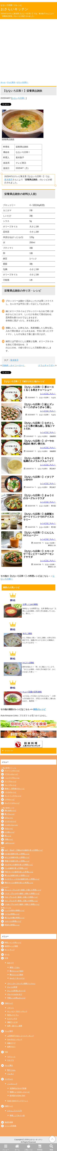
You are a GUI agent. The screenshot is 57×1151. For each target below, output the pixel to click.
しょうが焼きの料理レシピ (14, 910)
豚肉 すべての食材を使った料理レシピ (19, 883)
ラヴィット (11, 1057)
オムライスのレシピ (12, 803)
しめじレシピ (10, 843)
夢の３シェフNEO (16, 971)
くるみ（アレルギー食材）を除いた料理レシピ (22, 904)
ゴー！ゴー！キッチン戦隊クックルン (21, 983)
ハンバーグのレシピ (12, 778)
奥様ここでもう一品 (17, 1115)
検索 (51, 1150)
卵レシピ (8, 836)
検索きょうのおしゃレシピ (20, 1092)
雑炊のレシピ (39, 709)
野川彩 (53, 506)
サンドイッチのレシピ (13, 796)
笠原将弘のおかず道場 (18, 1088)
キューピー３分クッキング (17, 1011)
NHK (6, 958)
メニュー (5, 1150)
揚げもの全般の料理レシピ (14, 918)
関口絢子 (53, 468)
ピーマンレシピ (10, 821)
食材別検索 (9, 1122)
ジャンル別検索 (10, 1126)
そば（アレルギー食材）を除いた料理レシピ (21, 897)
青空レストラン (13, 1015)
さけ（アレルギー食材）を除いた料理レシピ (21, 901)
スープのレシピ (10, 781)
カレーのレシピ (10, 785)
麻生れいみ (52, 545)
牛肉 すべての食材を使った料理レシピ (19, 872)
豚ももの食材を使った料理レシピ (17, 875)
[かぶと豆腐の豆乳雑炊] (12, 704)
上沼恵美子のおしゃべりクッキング (20, 1036)
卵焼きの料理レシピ (12, 925)
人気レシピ (28, 1150)
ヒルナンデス (12, 1019)
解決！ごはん (15, 967)
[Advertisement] (28, 49)
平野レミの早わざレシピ (16, 998)
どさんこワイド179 (14, 1111)
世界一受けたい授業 (14, 1026)
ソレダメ (10, 1074)
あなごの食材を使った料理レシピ (17, 857)
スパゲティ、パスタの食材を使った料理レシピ (22, 879)
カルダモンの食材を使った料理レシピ (19, 865)
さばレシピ (9, 828)
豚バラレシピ (10, 814)
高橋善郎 (53, 436)
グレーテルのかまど (14, 994)
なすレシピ (9, 818)
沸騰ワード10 (12, 1022)
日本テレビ (9, 1003)
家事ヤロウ (11, 1047)
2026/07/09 (31, 506)
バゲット (10, 1008)
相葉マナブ (11, 1043)
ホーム (17, 1150)
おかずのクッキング (14, 1039)
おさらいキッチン (14, 9)
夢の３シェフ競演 (16, 975)
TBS (6, 1052)
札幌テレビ (9, 1106)
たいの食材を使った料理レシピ (16, 868)
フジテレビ (9, 1079)
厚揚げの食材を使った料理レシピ (17, 861)
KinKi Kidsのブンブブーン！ (17, 1101)
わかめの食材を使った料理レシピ (17, 854)
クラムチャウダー (46, 365)
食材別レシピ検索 (11, 946)
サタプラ (10, 1060)
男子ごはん (11, 1070)
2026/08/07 (31, 397)
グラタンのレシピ (11, 774)
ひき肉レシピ (10, 832)
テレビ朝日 (9, 1031)
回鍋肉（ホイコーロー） (13, 365)
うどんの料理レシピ (12, 914)
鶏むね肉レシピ (10, 810)
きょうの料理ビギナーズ (16, 991)
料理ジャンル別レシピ (13, 942)
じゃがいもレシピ (11, 825)
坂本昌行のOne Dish (17, 1096)
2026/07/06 (37, 543)
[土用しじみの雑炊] (12, 616)
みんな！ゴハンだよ (17, 978)
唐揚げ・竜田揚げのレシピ (14, 789)
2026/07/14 (30, 468)
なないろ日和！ (22, 82)
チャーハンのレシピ (12, 771)
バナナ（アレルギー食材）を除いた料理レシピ (22, 893)
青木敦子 (8, 179)
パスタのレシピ (10, 792)
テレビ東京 (11, 82)
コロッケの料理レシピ (13, 921)
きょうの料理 (12, 987)
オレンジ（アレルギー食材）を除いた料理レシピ (23, 890)
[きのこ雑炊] (12, 645)
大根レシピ (9, 839)
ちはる (53, 397)
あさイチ (10, 963)
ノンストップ (12, 1084)
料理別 (39, 1150)
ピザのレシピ (10, 799)
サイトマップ (10, 950)
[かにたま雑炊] (12, 675)
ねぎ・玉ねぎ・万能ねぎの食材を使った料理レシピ (24, 850)
